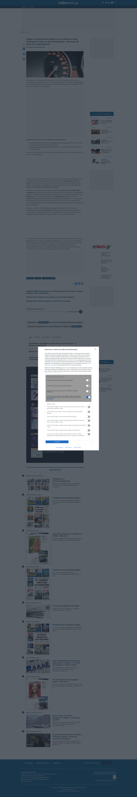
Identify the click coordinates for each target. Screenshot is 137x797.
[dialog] (68, 398)
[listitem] (68, 377)
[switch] (88, 380)
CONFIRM (57, 441)
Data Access (68, 447)
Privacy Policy (77, 447)
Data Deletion (59, 447)
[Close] (95, 349)
